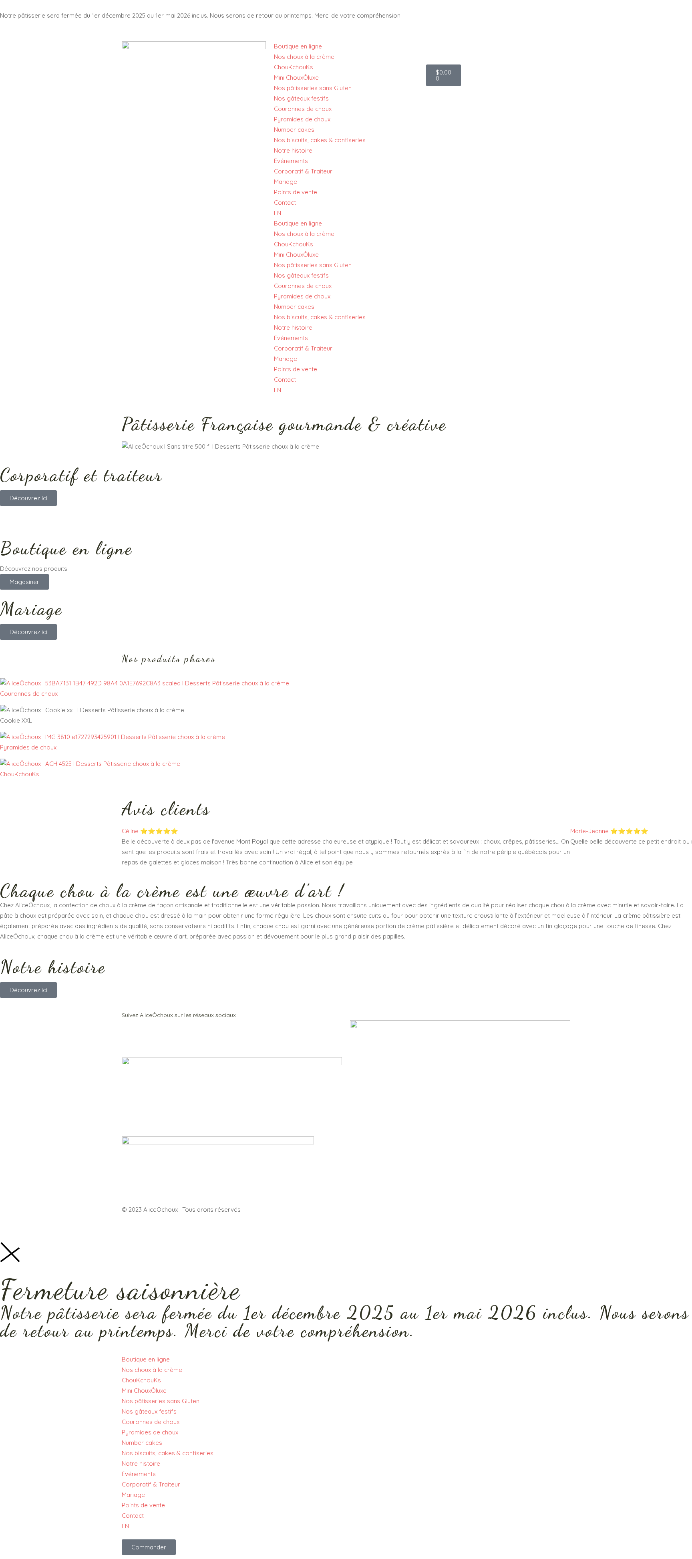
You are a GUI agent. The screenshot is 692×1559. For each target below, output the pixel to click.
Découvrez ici (28, 498)
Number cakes (294, 129)
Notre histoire (293, 150)
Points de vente (295, 192)
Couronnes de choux (303, 109)
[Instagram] (153, 1036)
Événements (291, 161)
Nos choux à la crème (304, 56)
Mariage (285, 181)
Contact (285, 202)
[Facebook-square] (132, 1036)
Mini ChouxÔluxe (296, 77)
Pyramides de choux (302, 119)
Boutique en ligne (298, 46)
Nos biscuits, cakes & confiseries (320, 140)
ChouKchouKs (293, 67)
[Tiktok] (175, 1036)
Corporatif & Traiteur (303, 171)
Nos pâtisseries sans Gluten (313, 88)
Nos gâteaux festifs (301, 98)
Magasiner (24, 582)
